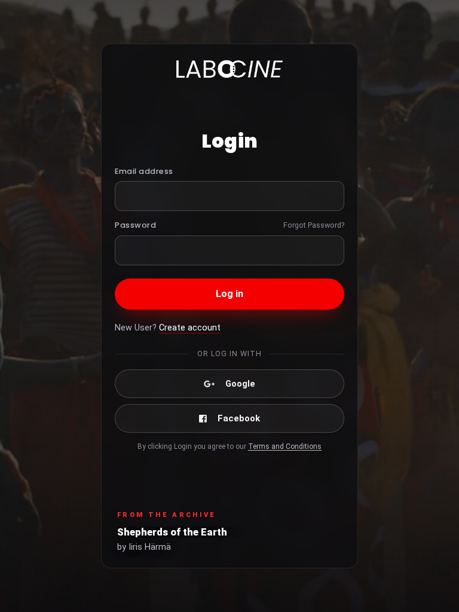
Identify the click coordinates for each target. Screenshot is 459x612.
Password (135, 225)
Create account (190, 328)
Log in (230, 293)
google (240, 383)
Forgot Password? (313, 225)
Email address (144, 171)
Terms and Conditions (285, 446)
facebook (239, 418)
